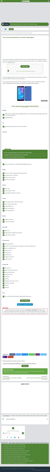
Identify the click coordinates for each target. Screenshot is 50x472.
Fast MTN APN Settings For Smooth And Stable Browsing (14, 444)
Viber (38, 354)
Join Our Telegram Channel (25, 304)
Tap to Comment (25, 300)
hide (27, 66)
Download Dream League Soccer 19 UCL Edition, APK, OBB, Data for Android (18, 460)
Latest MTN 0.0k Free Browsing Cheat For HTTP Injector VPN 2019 (16, 450)
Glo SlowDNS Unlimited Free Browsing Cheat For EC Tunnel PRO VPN (17, 454)
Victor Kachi (46, 470)
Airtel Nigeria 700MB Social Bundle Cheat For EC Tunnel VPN (16, 154)
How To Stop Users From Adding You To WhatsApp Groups (15, 462)
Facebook (12, 354)
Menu (11, 29)
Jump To (25, 66)
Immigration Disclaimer (5, 468)
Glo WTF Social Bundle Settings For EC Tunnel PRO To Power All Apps (18, 152)
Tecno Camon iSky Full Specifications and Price (25, 71)
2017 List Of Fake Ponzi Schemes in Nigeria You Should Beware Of (16, 458)
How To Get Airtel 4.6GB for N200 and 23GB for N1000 (14, 448)
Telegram (44, 354)
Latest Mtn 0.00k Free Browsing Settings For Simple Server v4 (16, 452)
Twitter (18, 354)
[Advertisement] (25, 11)
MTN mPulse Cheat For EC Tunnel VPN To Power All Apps (24, 24)
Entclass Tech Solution (24, 468)
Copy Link (25, 366)
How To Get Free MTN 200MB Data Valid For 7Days (14, 157)
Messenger (25, 354)
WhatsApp (32, 354)
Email (5, 356)
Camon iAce (5, 62)
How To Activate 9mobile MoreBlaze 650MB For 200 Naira (14, 456)
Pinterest (11, 356)
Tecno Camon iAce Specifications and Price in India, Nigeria (37, 378)
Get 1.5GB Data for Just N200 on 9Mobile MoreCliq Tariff (12, 378)
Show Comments (10, 419)
